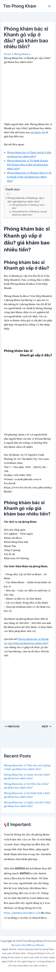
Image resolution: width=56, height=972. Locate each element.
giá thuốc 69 (37, 132)
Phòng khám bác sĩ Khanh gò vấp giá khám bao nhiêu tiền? (29, 213)
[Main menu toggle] (49, 6)
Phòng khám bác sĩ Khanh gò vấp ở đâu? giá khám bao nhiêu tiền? (25, 199)
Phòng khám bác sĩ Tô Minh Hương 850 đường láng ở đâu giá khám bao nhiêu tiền (27, 164)
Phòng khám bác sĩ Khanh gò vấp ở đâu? (28, 206)
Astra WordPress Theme (29, 945)
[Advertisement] (28, 94)
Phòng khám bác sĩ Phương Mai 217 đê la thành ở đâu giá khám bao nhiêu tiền (29, 176)
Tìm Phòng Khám (19, 6)
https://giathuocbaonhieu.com (22, 912)
